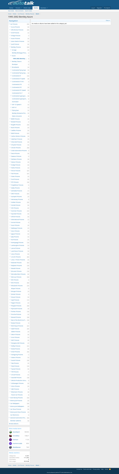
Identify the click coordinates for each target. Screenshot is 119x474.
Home (11, 8)
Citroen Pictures (16, 147)
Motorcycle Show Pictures (18, 412)
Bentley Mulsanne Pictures (19, 113)
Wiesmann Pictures (17, 392)
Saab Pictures (15, 329)
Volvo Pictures (15, 386)
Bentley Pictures (16, 47)
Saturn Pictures (15, 334)
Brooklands (15, 67)
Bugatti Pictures (16, 124)
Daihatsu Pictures (16, 159)
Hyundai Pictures (16, 214)
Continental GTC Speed (19, 90)
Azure (14, 56)
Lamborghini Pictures (17, 245)
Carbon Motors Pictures (18, 136)
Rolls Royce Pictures (17, 326)
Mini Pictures (15, 283)
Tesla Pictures (15, 366)
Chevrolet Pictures (16, 142)
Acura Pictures (15, 27)
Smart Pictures (15, 352)
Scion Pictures (15, 337)
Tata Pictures (15, 363)
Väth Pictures (15, 389)
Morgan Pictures (16, 291)
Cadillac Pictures (16, 130)
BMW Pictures (15, 119)
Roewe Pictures (15, 323)
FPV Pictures (15, 182)
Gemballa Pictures (16, 191)
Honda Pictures (15, 205)
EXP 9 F (14, 107)
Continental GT (16, 76)
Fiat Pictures (14, 173)
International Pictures (17, 219)
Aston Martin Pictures (17, 41)
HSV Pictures (15, 208)
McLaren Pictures (16, 271)
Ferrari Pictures (15, 170)
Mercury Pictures (16, 277)
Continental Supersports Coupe (20, 99)
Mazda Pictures (15, 268)
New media (11, 11)
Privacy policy (96, 469)
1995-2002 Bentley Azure (20, 58)
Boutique (15, 64)
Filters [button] (107, 20)
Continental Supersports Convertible (19, 96)
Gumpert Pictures (16, 196)
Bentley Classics (17, 61)
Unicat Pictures (15, 375)
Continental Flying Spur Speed (19, 73)
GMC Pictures (15, 193)
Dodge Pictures (15, 165)
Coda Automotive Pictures (19, 150)
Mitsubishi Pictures (17, 285)
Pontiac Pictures (16, 311)
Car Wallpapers (14, 403)
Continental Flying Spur (19, 70)
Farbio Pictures (15, 168)
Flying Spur (15, 110)
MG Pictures (14, 280)
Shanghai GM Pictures (17, 343)
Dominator (15, 101)
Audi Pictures (15, 44)
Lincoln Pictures (16, 257)
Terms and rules (87, 469)
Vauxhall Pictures (16, 377)
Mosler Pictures (15, 294)
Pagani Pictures (15, 303)
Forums (18, 8)
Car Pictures (13, 24)
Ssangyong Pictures (17, 354)
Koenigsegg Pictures (17, 242)
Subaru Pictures (16, 357)
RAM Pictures (15, 133)
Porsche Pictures (16, 314)
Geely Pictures (15, 188)
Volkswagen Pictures (17, 383)
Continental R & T (17, 93)
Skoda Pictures (15, 349)
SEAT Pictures (15, 340)
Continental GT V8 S (18, 81)
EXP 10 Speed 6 (16, 104)
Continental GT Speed (18, 79)
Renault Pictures (16, 317)
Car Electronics (14, 415)
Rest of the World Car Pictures (19, 320)
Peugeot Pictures (16, 306)
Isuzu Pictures (15, 225)
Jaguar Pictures (15, 234)
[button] (21, 7)
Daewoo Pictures (16, 156)
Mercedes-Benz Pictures (18, 274)
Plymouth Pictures (16, 308)
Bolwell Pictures (16, 122)
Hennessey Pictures (17, 199)
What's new (27, 8)
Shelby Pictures (15, 346)
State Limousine (17, 116)
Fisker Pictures (15, 176)
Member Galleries (15, 420)
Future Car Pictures (17, 395)
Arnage (14, 50)
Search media (28, 11)
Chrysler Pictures (16, 145)
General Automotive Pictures (18, 418)
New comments (19, 11)
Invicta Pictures (15, 222)
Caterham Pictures (16, 139)
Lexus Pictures (15, 254)
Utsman (15, 440)
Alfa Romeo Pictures (17, 30)
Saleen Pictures (15, 331)
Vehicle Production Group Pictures (19, 380)
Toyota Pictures (15, 369)
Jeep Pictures (15, 237)
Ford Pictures (15, 179)
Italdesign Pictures (16, 228)
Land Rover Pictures (17, 251)
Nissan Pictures (15, 297)
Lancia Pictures (15, 248)
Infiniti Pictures (15, 216)
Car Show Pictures (15, 409)
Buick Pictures (15, 127)
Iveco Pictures (15, 231)
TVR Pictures (15, 372)
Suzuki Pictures (15, 360)
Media (36, 8)
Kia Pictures (14, 239)
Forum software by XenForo (59, 472)
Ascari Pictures (15, 38)
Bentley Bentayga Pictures (20, 53)
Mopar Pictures (15, 288)
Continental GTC (17, 87)
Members (43, 8)
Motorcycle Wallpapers (17, 406)
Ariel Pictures (15, 33)
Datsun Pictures (16, 162)
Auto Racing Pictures (16, 397)
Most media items (15, 428)
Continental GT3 (17, 84)
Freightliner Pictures (17, 185)
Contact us (79, 469)
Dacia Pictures (15, 153)
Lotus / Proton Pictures (18, 260)
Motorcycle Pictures (16, 400)
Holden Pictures (16, 202)
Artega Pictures (15, 35)
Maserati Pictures (16, 262)
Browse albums (13, 423)
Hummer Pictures (16, 211)
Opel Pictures (15, 300)
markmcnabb (17, 443)
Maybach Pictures (16, 265)
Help (102, 469)
